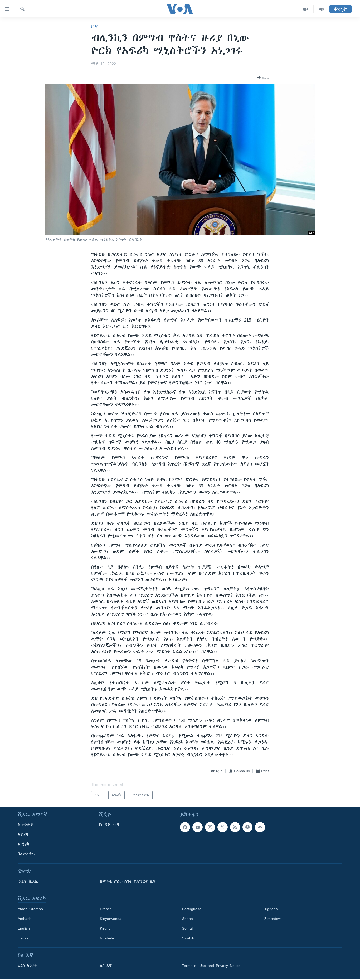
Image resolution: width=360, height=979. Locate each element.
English (24, 928)
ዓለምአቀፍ (26, 854)
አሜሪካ (23, 844)
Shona (187, 918)
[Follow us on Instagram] (210, 827)
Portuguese (191, 909)
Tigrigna (271, 909)
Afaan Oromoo (30, 909)
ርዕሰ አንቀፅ (27, 965)
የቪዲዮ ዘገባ (109, 824)
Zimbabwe (273, 918)
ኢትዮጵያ (25, 824)
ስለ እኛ (106, 965)
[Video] (306, 9)
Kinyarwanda (110, 918)
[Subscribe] (260, 827)
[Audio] (321, 9)
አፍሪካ (23, 834)
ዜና (94, 26)
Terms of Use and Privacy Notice (211, 965)
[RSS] (235, 827)
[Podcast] (247, 827)
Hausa (23, 938)
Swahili (188, 938)
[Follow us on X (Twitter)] (222, 827)
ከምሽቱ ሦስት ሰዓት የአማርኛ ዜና (127, 881)
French (106, 909)
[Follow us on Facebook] (185, 827)
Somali (187, 928)
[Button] (263, 77)
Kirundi (105, 928)
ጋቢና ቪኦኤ (28, 881)
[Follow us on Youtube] (197, 827)
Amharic (24, 918)
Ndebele (107, 938)
